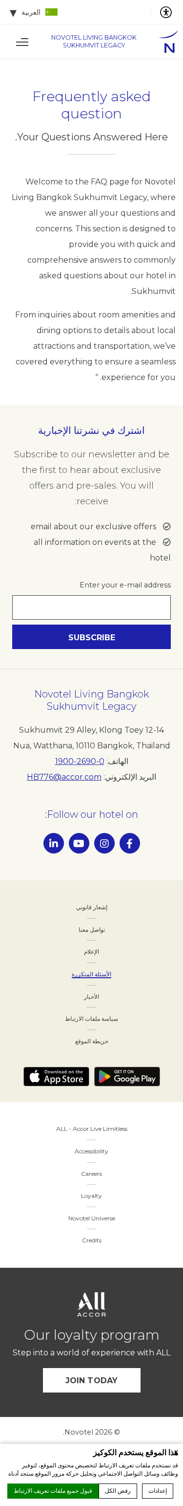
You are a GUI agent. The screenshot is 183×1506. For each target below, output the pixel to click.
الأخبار (91, 996)
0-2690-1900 (79, 761)
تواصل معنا (92, 929)
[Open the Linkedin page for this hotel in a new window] (53, 843)
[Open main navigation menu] (22, 41)
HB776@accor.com (64, 777)
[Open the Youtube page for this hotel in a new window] (79, 843)
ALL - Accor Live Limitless (91, 1128)
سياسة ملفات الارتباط (91, 1018)
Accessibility (91, 1151)
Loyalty (91, 1195)
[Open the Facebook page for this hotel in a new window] (130, 843)
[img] (163, 41)
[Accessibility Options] (162, 12)
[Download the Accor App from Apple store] (56, 1076)
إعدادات (157, 1490)
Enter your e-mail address (125, 585)
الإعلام (91, 951)
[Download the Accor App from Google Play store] (127, 1076)
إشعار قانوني (91, 907)
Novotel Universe (91, 1218)
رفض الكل (118, 1490)
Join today (91, 1380)
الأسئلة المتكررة (91, 974)
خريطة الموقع (91, 1041)
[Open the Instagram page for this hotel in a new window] (104, 843)
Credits (92, 1240)
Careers (91, 1173)
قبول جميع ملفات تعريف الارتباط (53, 1490)
